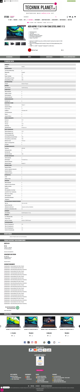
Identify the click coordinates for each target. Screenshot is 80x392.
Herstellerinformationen (69, 57)
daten (29, 57)
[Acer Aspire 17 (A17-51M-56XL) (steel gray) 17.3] (31, 322)
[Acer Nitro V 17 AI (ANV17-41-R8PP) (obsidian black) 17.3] (49, 322)
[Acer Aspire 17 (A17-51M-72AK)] (15, 33)
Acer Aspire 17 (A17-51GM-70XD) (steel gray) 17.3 (13, 329)
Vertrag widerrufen (39, 370)
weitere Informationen (7, 310)
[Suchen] (56, 17)
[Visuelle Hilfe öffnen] (1, 1)
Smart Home (70, 19)
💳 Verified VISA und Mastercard (58, 380)
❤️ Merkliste (27, 377)
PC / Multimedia (30, 19)
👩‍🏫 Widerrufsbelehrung (40, 380)
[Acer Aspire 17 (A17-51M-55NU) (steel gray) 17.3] (67, 322)
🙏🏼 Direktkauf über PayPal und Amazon (59, 382)
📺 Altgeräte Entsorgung (40, 379)
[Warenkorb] (75, 16)
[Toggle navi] (6, 17)
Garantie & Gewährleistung (15, 0)
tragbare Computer (39, 22)
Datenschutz (38, 386)
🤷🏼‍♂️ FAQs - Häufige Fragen (14, 379)
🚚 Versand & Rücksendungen (41, 376)
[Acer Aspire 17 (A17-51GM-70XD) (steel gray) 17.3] (13, 322)
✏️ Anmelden (27, 376)
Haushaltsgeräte (55, 19)
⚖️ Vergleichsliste (28, 379)
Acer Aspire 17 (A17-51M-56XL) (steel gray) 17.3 (31, 329)
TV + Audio (10, 19)
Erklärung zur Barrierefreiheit (46, 386)
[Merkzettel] (70, 17)
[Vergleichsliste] (67, 17)
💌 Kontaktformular (14, 376)
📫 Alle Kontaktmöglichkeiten (15, 377)
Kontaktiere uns (8, 0)
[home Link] (28, 22)
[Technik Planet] (40, 8)
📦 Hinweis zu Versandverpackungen (42, 382)
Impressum (32, 386)
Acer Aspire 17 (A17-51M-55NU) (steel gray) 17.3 (67, 329)
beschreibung (9, 57)
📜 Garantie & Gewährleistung (41, 377)
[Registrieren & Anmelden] (12, 17)
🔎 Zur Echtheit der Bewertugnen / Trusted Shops (61, 377)
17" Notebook (44, 22)
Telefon (20, 19)
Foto (25, 19)
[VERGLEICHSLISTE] (63, 50)
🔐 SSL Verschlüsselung (56, 376)
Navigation (15, 19)
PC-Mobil (35, 22)
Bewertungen (49, 57)
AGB (28, 386)
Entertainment (37, 19)
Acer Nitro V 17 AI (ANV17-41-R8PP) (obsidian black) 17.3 (49, 329)
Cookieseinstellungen (40, 390)
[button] (79, 326)
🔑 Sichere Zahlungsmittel (57, 379)
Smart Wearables (63, 19)
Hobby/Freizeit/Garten (46, 19)
